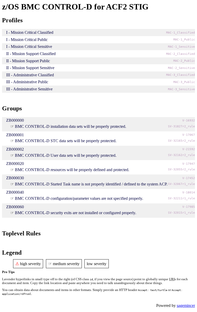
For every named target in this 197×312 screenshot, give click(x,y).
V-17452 (188, 178)
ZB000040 (15, 192)
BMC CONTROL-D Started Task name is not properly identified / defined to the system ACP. (91, 184)
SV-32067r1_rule (181, 184)
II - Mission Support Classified (31, 53)
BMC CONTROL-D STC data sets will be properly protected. (65, 141)
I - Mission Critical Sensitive (29, 46)
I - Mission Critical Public (27, 39)
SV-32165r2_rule (181, 140)
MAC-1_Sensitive (181, 46)
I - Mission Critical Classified (29, 32)
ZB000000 (15, 120)
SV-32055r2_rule (181, 169)
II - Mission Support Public (28, 61)
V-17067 (188, 135)
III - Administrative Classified (30, 75)
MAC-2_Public (184, 61)
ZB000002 (15, 149)
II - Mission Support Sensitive (30, 68)
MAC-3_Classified (180, 75)
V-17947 (188, 163)
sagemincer (186, 305)
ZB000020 (15, 163)
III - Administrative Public (27, 82)
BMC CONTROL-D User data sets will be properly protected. (65, 155)
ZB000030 (15, 178)
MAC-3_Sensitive (181, 89)
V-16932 (188, 120)
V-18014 (188, 192)
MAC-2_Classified (180, 54)
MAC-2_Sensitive (181, 68)
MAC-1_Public (184, 39)
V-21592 (188, 149)
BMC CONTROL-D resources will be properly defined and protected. (72, 170)
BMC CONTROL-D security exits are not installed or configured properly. (75, 213)
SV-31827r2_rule (181, 126)
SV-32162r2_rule (181, 155)
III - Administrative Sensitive (29, 89)
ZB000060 (15, 207)
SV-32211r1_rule (181, 198)
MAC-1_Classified (180, 32)
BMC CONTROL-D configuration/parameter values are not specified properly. (79, 198)
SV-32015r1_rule (181, 212)
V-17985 (188, 207)
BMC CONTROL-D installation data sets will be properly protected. (70, 126)
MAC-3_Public (184, 82)
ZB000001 (15, 135)
